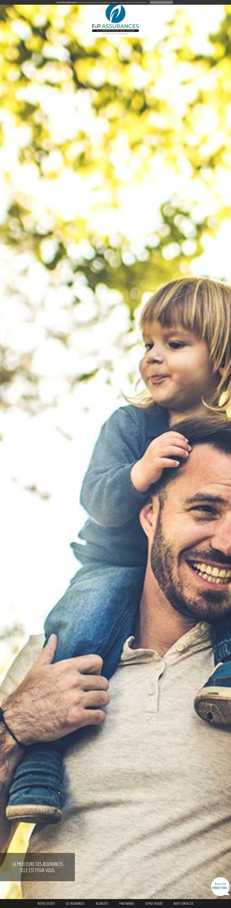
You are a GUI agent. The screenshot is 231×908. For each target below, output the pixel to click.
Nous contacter (183, 903)
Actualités (102, 903)
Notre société (46, 903)
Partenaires (126, 903)
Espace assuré (154, 903)
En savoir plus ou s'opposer (161, 2)
